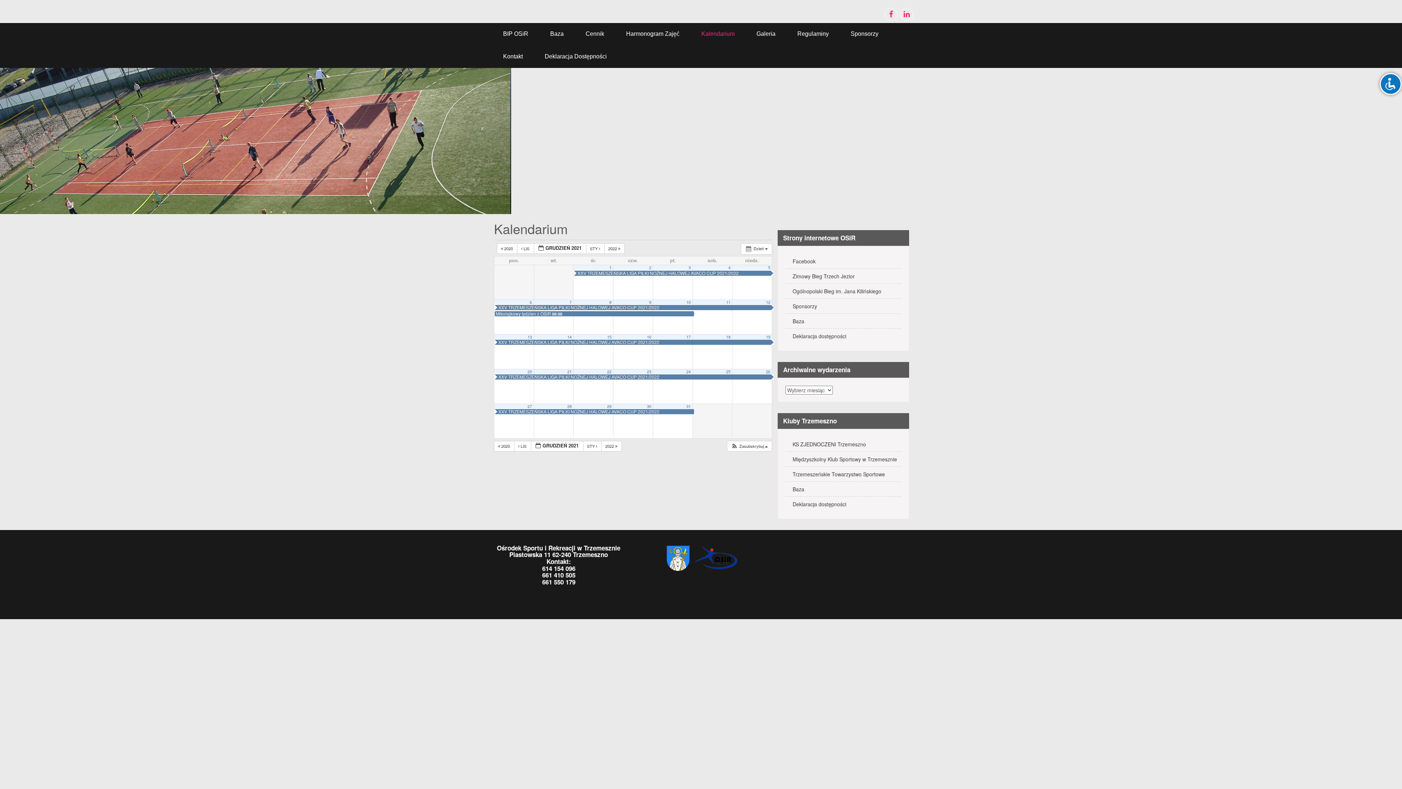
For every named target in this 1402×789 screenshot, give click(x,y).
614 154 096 (558, 568)
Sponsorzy (864, 34)
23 (649, 371)
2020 (508, 248)
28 (569, 406)
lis (526, 248)
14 (569, 337)
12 (768, 302)
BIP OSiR (515, 34)
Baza (557, 34)
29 (609, 406)
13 (530, 337)
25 (728, 371)
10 (688, 302)
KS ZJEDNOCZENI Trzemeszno (829, 444)
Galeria (765, 34)
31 (688, 406)
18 (728, 337)
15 (609, 337)
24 (688, 371)
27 (530, 406)
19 (768, 337)
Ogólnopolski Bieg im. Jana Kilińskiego (837, 291)
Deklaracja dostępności (576, 56)
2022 (613, 248)
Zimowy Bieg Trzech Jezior (824, 276)
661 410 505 (558, 575)
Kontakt (513, 56)
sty (594, 248)
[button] (749, 446)
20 (530, 371)
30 (649, 406)
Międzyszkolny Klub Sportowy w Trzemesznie (845, 459)
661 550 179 (558, 582)
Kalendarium (718, 34)
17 (688, 337)
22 (609, 371)
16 (649, 337)
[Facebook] (891, 14)
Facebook (804, 261)
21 (569, 371)
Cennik (595, 34)
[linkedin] (906, 14)
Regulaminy (813, 34)
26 (768, 371)
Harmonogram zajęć (652, 34)
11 (728, 302)
